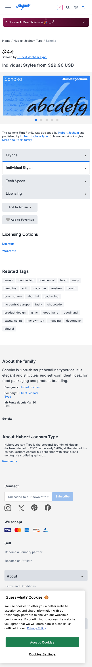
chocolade (54, 304)
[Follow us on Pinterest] (36, 507)
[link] (75, 7)
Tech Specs (15, 180)
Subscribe (62, 496)
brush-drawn (13, 296)
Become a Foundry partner (23, 552)
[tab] (36, 120)
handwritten (35, 321)
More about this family (17, 140)
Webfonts (9, 251)
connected (26, 280)
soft (24, 288)
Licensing (14, 193)
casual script (13, 321)
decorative (73, 321)
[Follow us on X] (23, 507)
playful (9, 329)
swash (8, 280)
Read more (9, 461)
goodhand (71, 312)
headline (10, 288)
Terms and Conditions (20, 586)
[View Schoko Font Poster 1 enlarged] (46, 97)
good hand (50, 312)
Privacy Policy (36, 628)
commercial (47, 280)
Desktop (8, 244)
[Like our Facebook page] (50, 507)
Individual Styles (19, 167)
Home (6, 41)
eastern (56, 288)
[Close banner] (83, 22)
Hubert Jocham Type (28, 41)
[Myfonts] (23, 9)
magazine (39, 288)
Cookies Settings (42, 654)
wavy (75, 280)
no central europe (17, 304)
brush (71, 288)
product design (15, 312)
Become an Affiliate (18, 561)
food (63, 280)
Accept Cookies (42, 642)
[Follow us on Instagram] (9, 507)
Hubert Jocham (68, 133)
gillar (34, 312)
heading (55, 321)
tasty (38, 304)
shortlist (33, 296)
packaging (51, 296)
